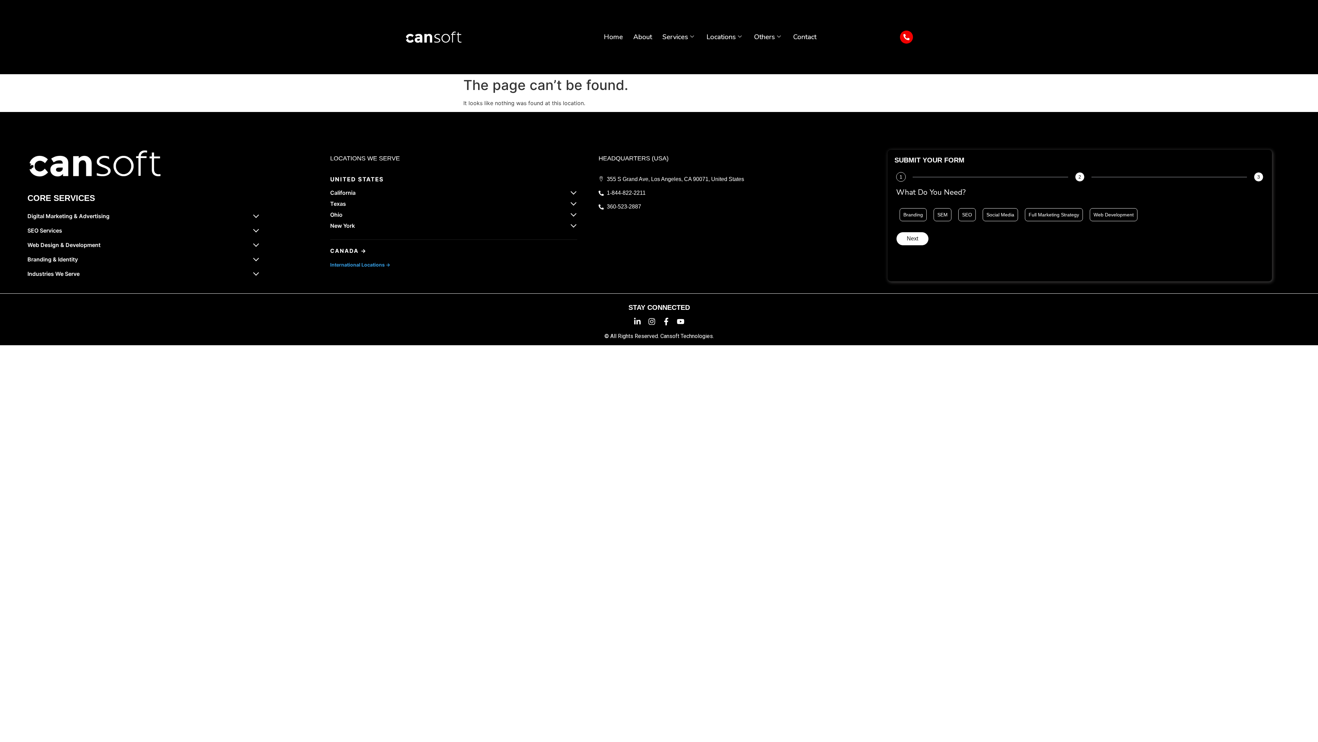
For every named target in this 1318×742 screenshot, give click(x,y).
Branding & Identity (52, 259)
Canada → (348, 250)
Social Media (1000, 214)
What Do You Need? (931, 193)
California (343, 192)
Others (764, 37)
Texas (338, 203)
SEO (967, 214)
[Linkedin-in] (637, 321)
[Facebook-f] (666, 321)
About (642, 37)
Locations (721, 37)
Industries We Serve (53, 273)
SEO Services (44, 230)
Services (675, 37)
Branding (913, 214)
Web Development (1114, 214)
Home (613, 37)
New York (342, 225)
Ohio (336, 214)
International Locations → (360, 265)
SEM (942, 214)
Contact (805, 37)
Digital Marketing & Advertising (68, 216)
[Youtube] (680, 321)
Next (912, 238)
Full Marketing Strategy (1054, 214)
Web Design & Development (64, 244)
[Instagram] (652, 321)
